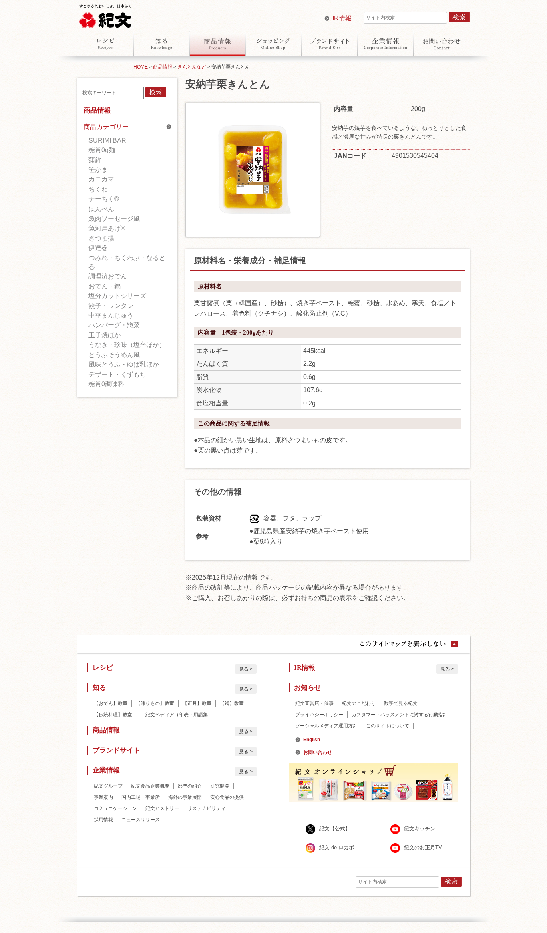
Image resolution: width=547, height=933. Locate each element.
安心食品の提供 (227, 797)
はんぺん (101, 209)
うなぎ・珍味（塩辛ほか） (126, 344)
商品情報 (217, 43)
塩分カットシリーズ (117, 295)
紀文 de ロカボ (336, 848)
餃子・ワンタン (110, 305)
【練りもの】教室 (155, 703)
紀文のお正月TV (423, 848)
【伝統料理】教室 (115, 714)
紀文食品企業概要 (150, 786)
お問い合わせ (442, 43)
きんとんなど (191, 67)
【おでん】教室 (110, 703)
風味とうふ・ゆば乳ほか (123, 364)
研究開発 (219, 786)
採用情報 (103, 819)
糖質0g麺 (101, 150)
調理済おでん (107, 276)
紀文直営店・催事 (314, 703)
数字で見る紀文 (401, 703)
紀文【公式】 (334, 829)
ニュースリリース (140, 819)
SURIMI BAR (107, 140)
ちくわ (98, 189)
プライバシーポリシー (319, 714)
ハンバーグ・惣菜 (114, 325)
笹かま (98, 169)
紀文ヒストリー (162, 808)
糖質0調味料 (106, 384)
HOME (140, 67)
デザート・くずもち (117, 374)
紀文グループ (108, 786)
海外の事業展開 (185, 797)
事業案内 (103, 797)
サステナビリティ (206, 808)
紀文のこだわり (359, 703)
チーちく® (103, 198)
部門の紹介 (190, 786)
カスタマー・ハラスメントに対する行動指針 (400, 714)
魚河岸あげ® (106, 228)
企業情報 (386, 43)
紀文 (105, 14)
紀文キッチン (419, 829)
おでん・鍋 (104, 286)
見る (244, 669)
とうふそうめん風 (114, 354)
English (311, 739)
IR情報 (342, 18)
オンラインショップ (273, 43)
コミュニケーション (115, 808)
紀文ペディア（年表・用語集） (179, 714)
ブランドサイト (330, 43)
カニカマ (101, 179)
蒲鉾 (94, 160)
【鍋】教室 (232, 703)
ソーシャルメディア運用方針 (326, 726)
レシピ (105, 43)
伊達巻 (98, 247)
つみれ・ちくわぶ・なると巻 (126, 262)
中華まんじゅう (110, 315)
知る (161, 43)
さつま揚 (101, 238)
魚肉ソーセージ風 (114, 218)
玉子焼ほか (104, 335)
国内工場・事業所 (140, 797)
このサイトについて (387, 726)
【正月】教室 (197, 703)
